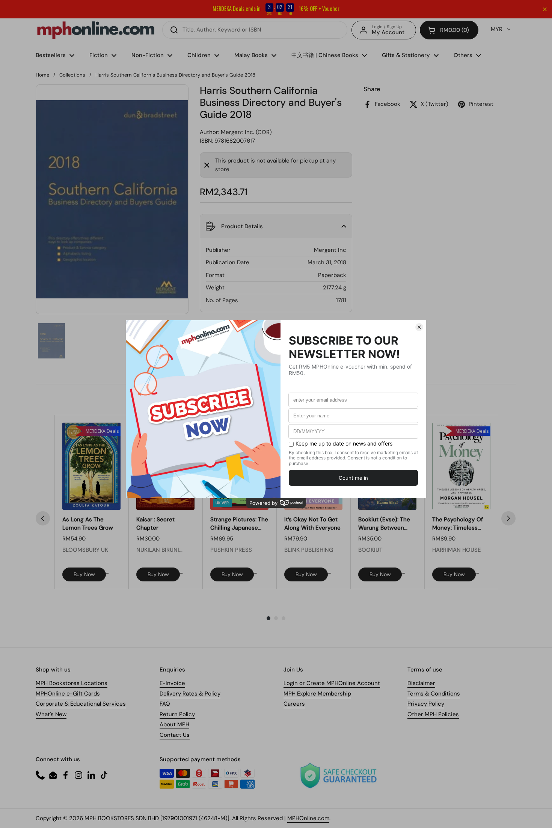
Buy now (84, 574)
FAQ (165, 704)
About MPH (174, 724)
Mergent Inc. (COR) (246, 132)
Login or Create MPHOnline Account (332, 683)
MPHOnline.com (308, 818)
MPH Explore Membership (317, 693)
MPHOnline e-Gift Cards (68, 693)
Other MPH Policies (433, 714)
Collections (72, 75)
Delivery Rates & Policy (190, 693)
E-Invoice (172, 683)
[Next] (508, 518)
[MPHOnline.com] (96, 30)
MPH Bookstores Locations (71, 683)
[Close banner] (544, 9)
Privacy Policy (425, 704)
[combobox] (254, 30)
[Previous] (43, 518)
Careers (294, 704)
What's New (51, 714)
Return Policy (177, 714)
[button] (449, 30)
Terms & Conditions (433, 693)
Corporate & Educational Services (81, 704)
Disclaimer (421, 683)
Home (42, 75)
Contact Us (175, 735)
